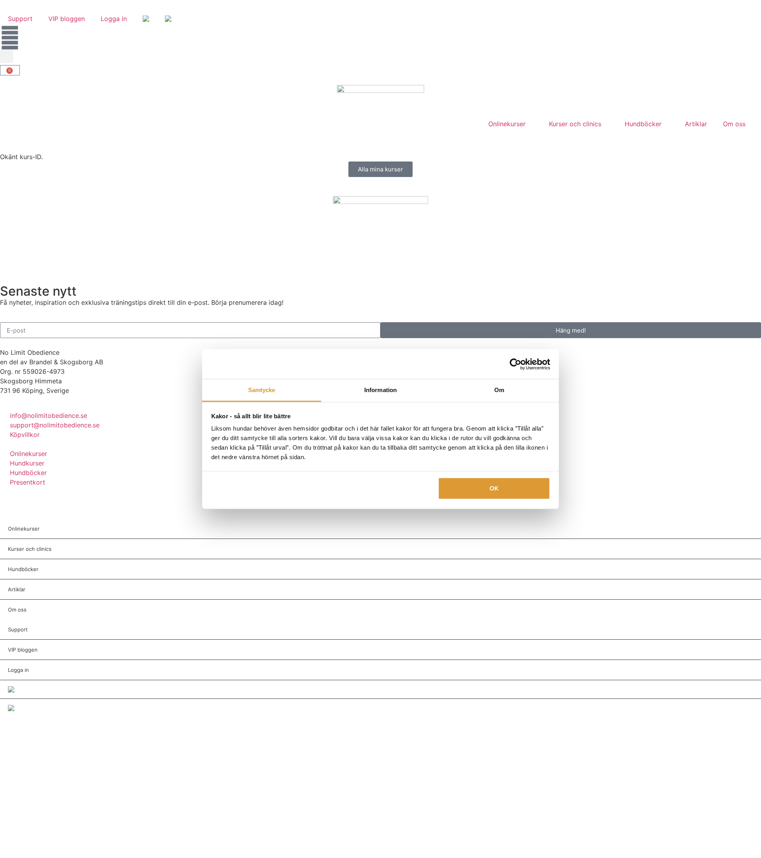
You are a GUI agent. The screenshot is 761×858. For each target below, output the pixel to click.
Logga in (114, 19)
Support (20, 19)
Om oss (734, 124)
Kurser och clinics (575, 124)
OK (494, 488)
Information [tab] (380, 390)
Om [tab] (499, 390)
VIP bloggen (66, 19)
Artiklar (696, 124)
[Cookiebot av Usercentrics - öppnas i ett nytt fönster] (515, 364)
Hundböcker (643, 124)
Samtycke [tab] (261, 390)
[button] (6, 56)
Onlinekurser (507, 124)
